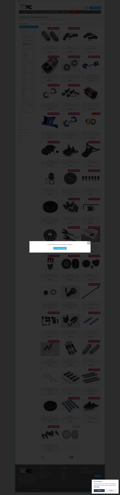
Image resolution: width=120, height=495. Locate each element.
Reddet (111, 490)
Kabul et (99, 490)
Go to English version (60, 248)
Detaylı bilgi (96, 486)
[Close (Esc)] (89, 242)
